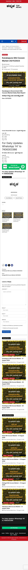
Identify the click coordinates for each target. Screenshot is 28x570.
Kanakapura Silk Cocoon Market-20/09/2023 (17, 220)
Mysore (4, 455)
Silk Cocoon (12, 354)
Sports (16, 533)
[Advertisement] (14, 24)
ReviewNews (22, 537)
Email (3, 313)
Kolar (4, 432)
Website (4, 319)
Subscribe (24, 41)
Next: (11, 274)
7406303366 (8, 173)
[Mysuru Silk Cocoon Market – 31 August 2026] (14, 449)
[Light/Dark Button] (12, 41)
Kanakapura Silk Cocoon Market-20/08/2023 (5, 220)
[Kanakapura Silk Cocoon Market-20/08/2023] (7, 215)
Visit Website (9, 198)
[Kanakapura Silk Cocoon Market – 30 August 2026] (14, 372)
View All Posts (19, 198)
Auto (11, 534)
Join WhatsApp (14, 527)
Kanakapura (4, 54)
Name (4, 308)
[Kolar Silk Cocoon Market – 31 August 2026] (14, 426)
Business (12, 533)
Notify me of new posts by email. (10, 328)
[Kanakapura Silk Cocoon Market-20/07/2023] (7, 226)
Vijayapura (11, 502)
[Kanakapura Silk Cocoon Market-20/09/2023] (18, 215)
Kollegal (5, 479)
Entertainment (22, 533)
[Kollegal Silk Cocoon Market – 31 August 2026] (14, 473)
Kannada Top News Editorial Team (9, 362)
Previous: (12, 270)
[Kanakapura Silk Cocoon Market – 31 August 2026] (14, 349)
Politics (7, 533)
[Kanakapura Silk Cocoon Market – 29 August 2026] (14, 396)
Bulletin (15, 534)
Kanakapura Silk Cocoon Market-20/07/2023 (5, 231)
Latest (3, 533)
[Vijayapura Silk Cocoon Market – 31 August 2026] (14, 497)
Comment (4, 289)
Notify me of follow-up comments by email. (13, 325)
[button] (2, 41)
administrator (6, 64)
